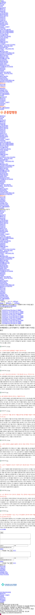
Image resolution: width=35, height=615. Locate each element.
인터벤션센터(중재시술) (7, 53)
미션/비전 (3, 7)
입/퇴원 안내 (3, 22)
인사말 (2, 4)
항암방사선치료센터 (6, 54)
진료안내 (2, 18)
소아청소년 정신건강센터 (7, 44)
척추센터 (2, 40)
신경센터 (2, 43)
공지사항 (2, 84)
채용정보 (2, 88)
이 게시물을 (3, 529)
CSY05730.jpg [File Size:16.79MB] (11, 322)
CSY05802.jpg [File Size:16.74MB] (11, 323)
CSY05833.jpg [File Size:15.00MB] (11, 319)
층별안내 (2, 9)
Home (1, 303)
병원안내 (2, 3)
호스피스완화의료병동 (7, 31)
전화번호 (2, 11)
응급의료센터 (4, 14)
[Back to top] (0, 614)
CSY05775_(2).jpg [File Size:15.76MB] (12, 316)
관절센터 (2, 39)
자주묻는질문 (4, 91)
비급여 (2, 95)
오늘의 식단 (3, 90)
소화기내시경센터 (5, 36)
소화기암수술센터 (5, 29)
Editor (1, 549)
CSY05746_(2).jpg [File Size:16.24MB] (12, 313)
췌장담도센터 (4, 51)
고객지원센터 (4, 13)
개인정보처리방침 (5, 592)
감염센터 (2, 68)
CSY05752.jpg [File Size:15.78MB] (11, 310)
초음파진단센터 (5, 65)
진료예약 (2, 25)
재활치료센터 (4, 42)
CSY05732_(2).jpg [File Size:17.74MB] (12, 311)
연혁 (1, 6)
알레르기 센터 (4, 57)
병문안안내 (3, 21)
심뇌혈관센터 (4, 35)
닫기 (14, 550)
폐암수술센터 (4, 55)
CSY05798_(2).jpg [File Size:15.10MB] (12, 317)
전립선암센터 (4, 62)
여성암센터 (3, 59)
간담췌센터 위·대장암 (6, 66)
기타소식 (2, 86)
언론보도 (2, 87)
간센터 (2, 50)
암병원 (2, 70)
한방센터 (2, 69)
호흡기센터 (3, 64)
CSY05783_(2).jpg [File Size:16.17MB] (12, 320)
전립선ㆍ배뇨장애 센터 (7, 48)
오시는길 (2, 10)
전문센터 (2, 28)
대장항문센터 (4, 47)
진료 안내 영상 (4, 92)
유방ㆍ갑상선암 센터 (6, 46)
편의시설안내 (4, 15)
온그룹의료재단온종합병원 (8, 306)
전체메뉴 (3, 2)
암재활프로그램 (5, 58)
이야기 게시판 (4, 33)
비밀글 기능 (6, 550)
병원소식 (2, 83)
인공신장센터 (4, 37)
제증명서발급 (4, 24)
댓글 (2, 532)
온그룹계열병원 (5, 94)
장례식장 (2, 17)
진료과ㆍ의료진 (5, 26)
